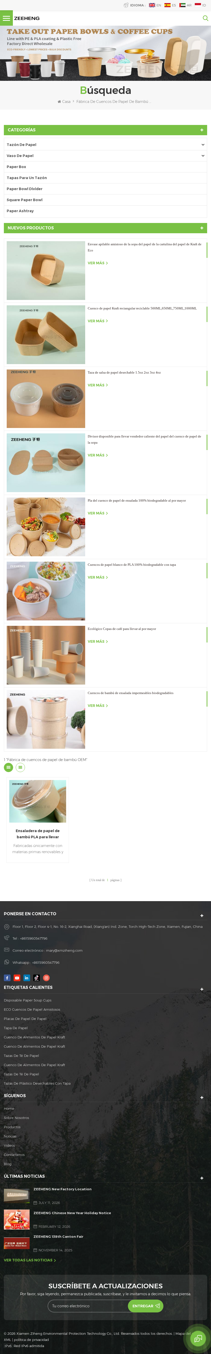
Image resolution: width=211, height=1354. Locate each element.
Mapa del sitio (186, 1333)
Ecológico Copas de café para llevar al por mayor (122, 629)
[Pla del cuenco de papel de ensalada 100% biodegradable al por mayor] (46, 527)
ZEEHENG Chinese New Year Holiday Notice (72, 1213)
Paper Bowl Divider (24, 189)
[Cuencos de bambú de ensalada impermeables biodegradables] (46, 719)
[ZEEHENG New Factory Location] (17, 1196)
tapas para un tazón (27, 178)
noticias (10, 1136)
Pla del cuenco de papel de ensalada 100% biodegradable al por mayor (137, 500)
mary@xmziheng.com (64, 950)
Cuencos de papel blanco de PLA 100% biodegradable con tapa (132, 565)
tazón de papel (21, 144)
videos (9, 1145)
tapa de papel (16, 1028)
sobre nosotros (16, 1118)
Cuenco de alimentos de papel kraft (34, 1037)
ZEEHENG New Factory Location (62, 1189)
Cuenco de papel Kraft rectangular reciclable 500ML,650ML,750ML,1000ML (142, 308)
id (204, 5)
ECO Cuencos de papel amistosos (32, 1009)
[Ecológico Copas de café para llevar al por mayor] (46, 655)
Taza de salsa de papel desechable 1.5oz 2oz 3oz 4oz (124, 372)
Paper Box (16, 166)
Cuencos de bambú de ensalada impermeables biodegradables (130, 693)
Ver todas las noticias (28, 1260)
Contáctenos (14, 1155)
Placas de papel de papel (25, 1019)
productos (12, 1127)
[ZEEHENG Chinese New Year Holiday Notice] (17, 1219)
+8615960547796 (33, 938)
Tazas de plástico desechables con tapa (37, 1083)
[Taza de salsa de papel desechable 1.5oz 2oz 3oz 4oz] (46, 398)
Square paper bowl (24, 200)
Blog (7, 1164)
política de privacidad (31, 1340)
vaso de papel (20, 155)
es (174, 5)
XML (7, 1340)
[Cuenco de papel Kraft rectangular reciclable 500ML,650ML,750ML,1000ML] (46, 334)
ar (189, 5)
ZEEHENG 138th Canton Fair (58, 1236)
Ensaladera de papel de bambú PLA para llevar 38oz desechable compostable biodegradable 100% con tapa (37, 834)
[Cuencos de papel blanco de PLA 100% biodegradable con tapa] (46, 591)
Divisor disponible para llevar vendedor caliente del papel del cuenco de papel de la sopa (144, 439)
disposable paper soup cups (27, 1000)
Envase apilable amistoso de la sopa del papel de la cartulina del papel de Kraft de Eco (144, 247)
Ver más (96, 263)
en (158, 5)
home (9, 1108)
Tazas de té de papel (21, 1056)
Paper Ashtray (20, 211)
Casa (66, 101)
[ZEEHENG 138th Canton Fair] (17, 1243)
